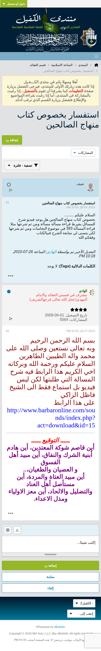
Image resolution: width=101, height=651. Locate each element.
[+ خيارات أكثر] (10, 275)
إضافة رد (50, 565)
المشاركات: (78, 320)
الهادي (51, 252)
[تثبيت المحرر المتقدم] (17, 530)
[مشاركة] (10, 190)
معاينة (51, 577)
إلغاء (50, 588)
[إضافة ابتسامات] (8, 530)
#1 (7, 202)
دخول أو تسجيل (16, 3)
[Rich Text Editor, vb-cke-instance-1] (50, 544)
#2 (7, 331)
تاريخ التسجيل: (76, 315)
